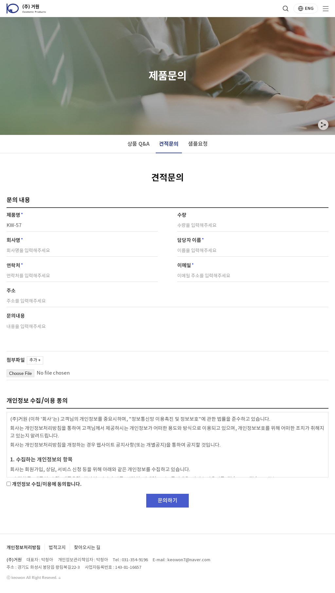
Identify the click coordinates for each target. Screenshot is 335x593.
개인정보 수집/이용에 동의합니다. (46, 484)
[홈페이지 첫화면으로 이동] (26, 8)
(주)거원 (14, 560)
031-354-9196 (135, 560)
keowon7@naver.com (189, 560)
